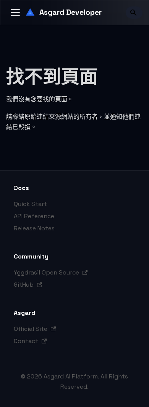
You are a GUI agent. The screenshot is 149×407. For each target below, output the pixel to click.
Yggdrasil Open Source (46, 272)
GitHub (24, 285)
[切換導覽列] (15, 12)
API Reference (34, 216)
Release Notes (34, 228)
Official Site (30, 329)
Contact (26, 341)
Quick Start (30, 204)
